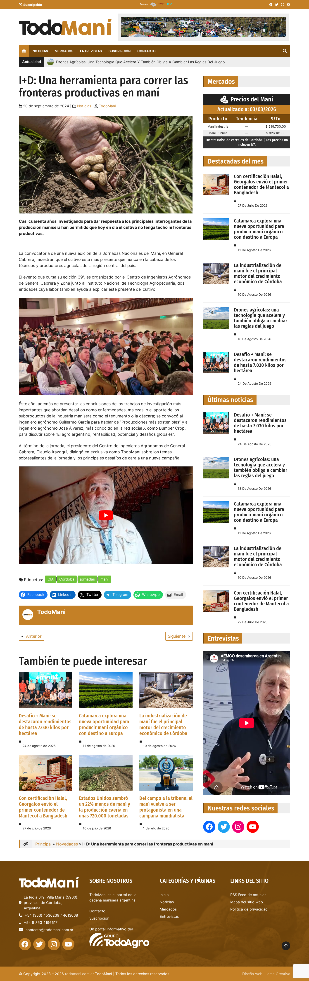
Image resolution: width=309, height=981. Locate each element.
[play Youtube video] (106, 515)
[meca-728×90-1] (203, 27)
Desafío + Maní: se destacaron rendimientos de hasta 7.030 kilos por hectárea (45, 724)
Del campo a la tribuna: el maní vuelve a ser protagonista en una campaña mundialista (166, 807)
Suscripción (32, 5)
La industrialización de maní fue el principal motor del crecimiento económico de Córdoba (163, 724)
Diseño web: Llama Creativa (266, 974)
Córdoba (66, 579)
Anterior (34, 636)
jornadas (87, 579)
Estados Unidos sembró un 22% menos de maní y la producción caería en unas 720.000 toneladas (104, 807)
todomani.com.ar (79, 974)
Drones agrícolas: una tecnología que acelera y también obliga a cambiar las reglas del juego (260, 318)
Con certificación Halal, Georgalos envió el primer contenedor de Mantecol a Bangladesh (43, 807)
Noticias (84, 106)
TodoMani (107, 106)
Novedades (67, 844)
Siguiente (176, 636)
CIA (51, 579)
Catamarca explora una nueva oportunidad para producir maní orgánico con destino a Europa (104, 724)
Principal (43, 844)
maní (104, 579)
